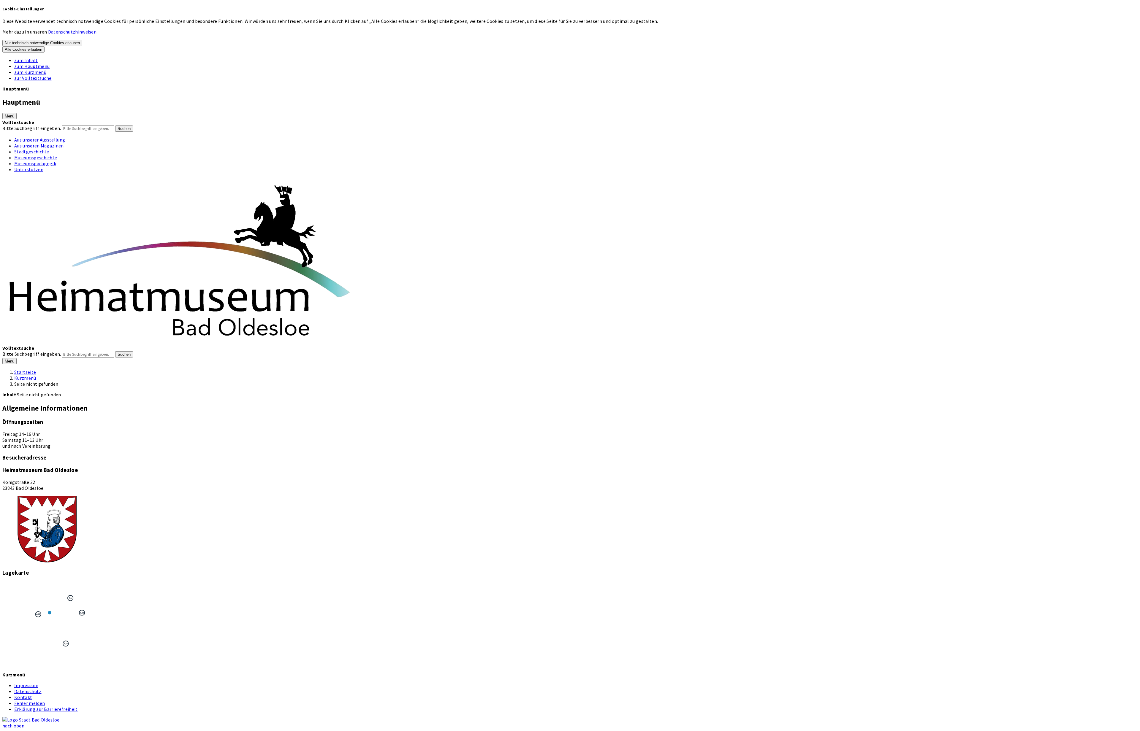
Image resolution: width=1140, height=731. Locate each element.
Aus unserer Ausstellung (39, 140)
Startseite (25, 372)
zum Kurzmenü (30, 72)
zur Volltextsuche (32, 78)
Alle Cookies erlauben (23, 49)
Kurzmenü (25, 378)
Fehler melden (29, 703)
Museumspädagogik (35, 163)
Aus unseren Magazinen (39, 146)
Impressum (26, 685)
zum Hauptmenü (32, 66)
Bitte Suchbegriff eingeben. (31, 128)
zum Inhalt (26, 60)
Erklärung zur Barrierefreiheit (46, 709)
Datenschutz (28, 691)
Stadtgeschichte (31, 152)
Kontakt (23, 697)
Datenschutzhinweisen (72, 32)
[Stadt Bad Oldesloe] (30, 720)
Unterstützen (28, 169)
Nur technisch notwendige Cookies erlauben (42, 43)
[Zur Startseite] (180, 342)
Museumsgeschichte (35, 157)
